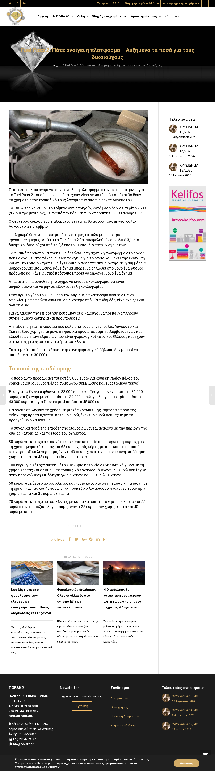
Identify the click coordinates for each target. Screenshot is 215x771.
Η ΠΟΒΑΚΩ (61, 16)
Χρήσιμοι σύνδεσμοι (124, 725)
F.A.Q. (116, 3)
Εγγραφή (82, 706)
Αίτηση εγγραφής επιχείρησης (181, 3)
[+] (32, 573)
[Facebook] (17, 3)
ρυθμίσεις (53, 767)
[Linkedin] (24, 3)
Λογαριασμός (120, 698)
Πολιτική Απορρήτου (125, 716)
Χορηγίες (103, 3)
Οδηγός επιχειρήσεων (109, 16)
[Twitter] (10, 3)
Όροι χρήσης (119, 707)
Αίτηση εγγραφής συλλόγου (141, 3)
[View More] (177, 16)
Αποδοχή (186, 763)
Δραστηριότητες (144, 16)
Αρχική (42, 16)
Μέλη (81, 16)
